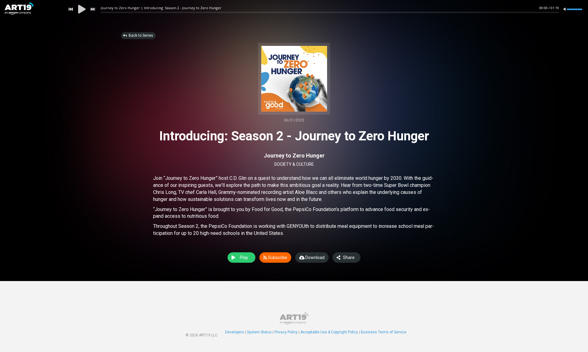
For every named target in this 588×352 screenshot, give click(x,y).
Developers (234, 332)
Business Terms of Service (383, 332)
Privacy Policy (286, 332)
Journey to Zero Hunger (294, 155)
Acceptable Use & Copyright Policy (329, 332)
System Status (259, 332)
